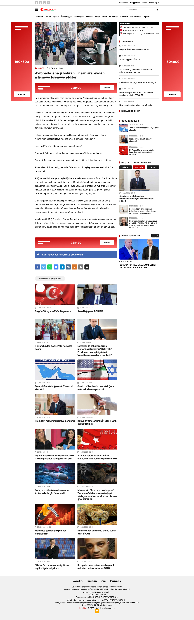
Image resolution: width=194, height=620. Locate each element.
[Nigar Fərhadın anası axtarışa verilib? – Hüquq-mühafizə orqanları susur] (55, 439)
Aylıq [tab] (153, 167)
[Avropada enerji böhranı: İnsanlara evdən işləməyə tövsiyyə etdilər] (76, 43)
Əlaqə (103, 581)
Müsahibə (113, 16)
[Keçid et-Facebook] (36, 2)
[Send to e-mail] (80, 266)
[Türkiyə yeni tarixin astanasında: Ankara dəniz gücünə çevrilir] (55, 473)
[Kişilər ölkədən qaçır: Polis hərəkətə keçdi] (55, 329)
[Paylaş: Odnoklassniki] (74, 266)
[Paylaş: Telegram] (62, 266)
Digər (145, 16)
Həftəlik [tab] (139, 167)
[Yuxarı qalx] (186, 612)
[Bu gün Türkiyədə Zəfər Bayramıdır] (55, 294)
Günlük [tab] (125, 167)
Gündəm (39, 16)
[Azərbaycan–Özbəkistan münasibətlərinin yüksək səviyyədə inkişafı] (139, 180)
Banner (40, 68)
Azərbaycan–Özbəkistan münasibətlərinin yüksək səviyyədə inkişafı (136, 198)
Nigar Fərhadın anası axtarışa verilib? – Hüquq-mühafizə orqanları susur (54, 457)
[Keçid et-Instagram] (40, 2)
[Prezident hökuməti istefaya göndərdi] (55, 404)
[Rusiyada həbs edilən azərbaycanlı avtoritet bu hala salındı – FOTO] (97, 548)
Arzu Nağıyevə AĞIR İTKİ (90, 311)
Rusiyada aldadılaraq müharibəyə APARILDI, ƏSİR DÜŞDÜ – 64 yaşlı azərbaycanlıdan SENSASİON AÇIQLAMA (143, 224)
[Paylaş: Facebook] (37, 266)
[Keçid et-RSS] (48, 2)
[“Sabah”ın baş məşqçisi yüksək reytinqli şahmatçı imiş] (55, 548)
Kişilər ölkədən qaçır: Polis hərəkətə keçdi (53, 347)
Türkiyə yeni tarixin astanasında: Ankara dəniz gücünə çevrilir (52, 492)
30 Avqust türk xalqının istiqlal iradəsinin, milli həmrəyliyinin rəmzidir (97, 457)
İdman (97, 16)
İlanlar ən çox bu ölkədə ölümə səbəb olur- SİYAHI (96, 532)
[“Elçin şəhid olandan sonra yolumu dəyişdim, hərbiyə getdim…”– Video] (139, 249)
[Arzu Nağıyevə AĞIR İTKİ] (97, 294)
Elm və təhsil (135, 16)
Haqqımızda (92, 581)
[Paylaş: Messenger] (56, 266)
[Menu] (37, 9)
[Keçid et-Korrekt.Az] (48, 10)
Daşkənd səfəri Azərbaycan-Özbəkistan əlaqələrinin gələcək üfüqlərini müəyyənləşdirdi (142, 211)
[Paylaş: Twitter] (43, 266)
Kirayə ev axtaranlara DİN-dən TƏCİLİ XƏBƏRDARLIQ (97, 422)
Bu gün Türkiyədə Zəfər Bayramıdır (53, 311)
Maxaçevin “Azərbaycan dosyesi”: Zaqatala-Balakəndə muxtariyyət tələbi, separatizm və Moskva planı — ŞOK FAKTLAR (97, 495)
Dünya (48, 16)
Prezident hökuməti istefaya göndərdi (55, 420)
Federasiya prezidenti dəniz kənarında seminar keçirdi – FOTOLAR (136, 93)
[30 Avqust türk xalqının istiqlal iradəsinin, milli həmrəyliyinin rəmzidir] (97, 439)
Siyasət (56, 16)
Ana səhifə (78, 581)
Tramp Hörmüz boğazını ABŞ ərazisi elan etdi (54, 388)
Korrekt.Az (83, 608)
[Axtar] (157, 10)
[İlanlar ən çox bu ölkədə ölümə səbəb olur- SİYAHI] (97, 514)
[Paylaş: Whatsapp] (49, 266)
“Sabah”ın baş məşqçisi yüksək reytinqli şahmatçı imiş (52, 567)
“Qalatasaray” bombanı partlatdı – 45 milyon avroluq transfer (135, 70)
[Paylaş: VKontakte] (68, 266)
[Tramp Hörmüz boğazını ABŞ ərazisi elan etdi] (55, 370)
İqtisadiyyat (66, 16)
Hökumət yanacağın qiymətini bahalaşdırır (51, 532)
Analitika (124, 16)
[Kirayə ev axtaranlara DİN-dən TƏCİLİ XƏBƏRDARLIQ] (97, 404)
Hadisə (89, 16)
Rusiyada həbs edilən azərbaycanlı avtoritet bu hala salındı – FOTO (95, 567)
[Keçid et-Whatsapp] (44, 2)
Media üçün (115, 581)
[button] (86, 266)
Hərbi (104, 16)
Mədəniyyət (79, 16)
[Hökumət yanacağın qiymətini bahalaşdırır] (55, 514)
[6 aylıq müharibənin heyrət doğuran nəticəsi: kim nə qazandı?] (97, 370)
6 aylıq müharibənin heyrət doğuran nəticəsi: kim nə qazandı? (96, 388)
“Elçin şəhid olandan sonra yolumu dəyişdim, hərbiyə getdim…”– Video (136, 266)
